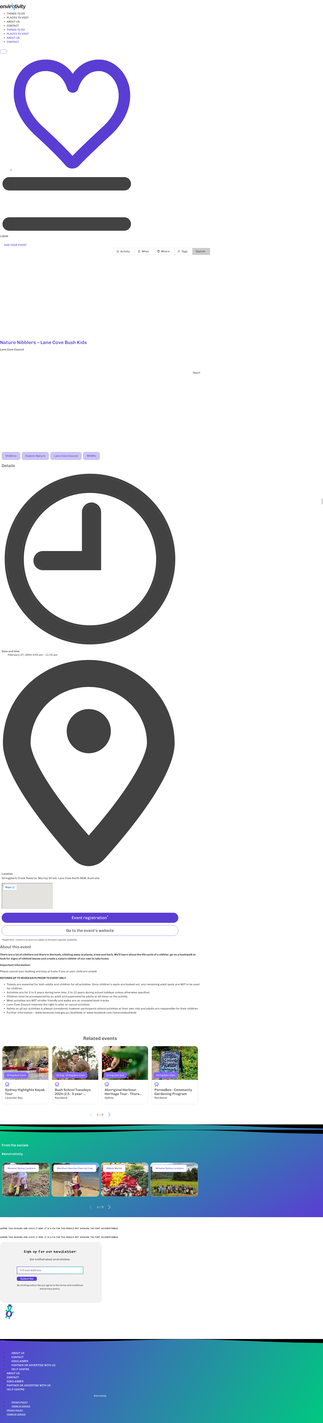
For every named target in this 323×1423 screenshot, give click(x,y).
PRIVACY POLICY (19, 1402)
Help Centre (20, 1369)
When (145, 251)
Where (165, 251)
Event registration (90, 917)
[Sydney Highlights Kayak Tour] (25, 1075)
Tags (185, 251)
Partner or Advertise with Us (33, 1365)
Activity (125, 251)
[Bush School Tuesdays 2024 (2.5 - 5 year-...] (75, 1075)
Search (200, 251)
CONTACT (13, 25)
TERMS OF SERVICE (20, 1406)
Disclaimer (19, 1361)
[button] (100, 358)
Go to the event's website (90, 930)
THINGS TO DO (16, 13)
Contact (17, 1357)
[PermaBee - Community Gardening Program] (175, 1075)
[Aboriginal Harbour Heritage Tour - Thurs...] (125, 1075)
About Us (17, 1353)
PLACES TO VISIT (18, 17)
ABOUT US (13, 21)
